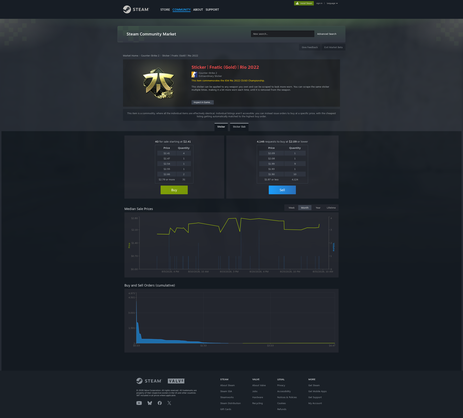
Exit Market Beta (333, 47)
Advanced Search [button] (326, 33)
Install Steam (306, 3)
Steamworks (227, 397)
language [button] (331, 3)
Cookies (281, 403)
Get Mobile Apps (317, 391)
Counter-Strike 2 (150, 55)
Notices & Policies (287, 397)
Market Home (130, 55)
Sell (282, 190)
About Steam (227, 385)
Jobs (254, 391)
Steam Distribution (230, 403)
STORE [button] (165, 9)
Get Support (315, 397)
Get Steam (314, 385)
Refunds (281, 409)
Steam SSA (226, 391)
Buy (174, 190)
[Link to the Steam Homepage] (139, 9)
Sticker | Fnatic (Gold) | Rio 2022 (180, 55)
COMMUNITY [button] (182, 9)
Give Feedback (310, 47)
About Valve (259, 385)
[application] (231, 246)
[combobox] (282, 33)
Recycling (257, 403)
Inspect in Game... (203, 102)
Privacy (281, 385)
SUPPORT (212, 9)
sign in (319, 3)
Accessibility (284, 391)
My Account (315, 403)
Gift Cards (225, 409)
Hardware (257, 397)
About (198, 9)
